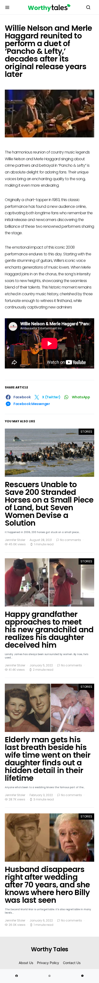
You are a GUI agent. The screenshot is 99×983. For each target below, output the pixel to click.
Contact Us (71, 963)
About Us (26, 963)
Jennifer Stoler (15, 540)
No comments (70, 540)
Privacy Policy (48, 963)
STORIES (86, 432)
